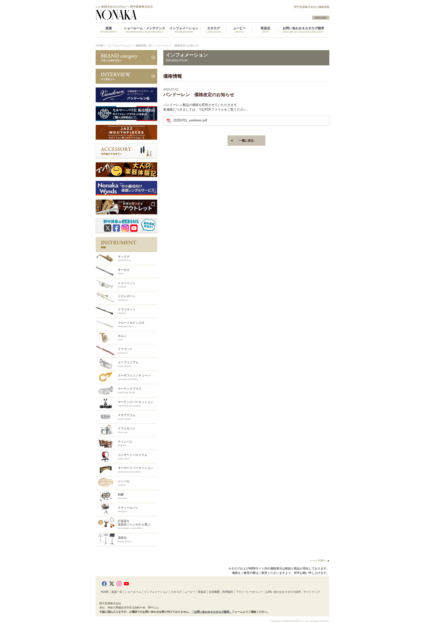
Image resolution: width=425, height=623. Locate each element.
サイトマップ (312, 591)
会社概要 (214, 591)
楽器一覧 (116, 591)
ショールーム (133, 591)
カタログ (176, 591)
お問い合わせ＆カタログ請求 (303, 30)
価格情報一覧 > (145, 45)
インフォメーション (156, 591)
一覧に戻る (246, 140)
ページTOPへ (318, 560)
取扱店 (202, 591)
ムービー (189, 591)
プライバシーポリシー (249, 591)
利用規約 (227, 591)
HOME (100, 45)
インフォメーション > (121, 45)
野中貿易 (152, 12)
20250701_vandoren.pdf (190, 120)
